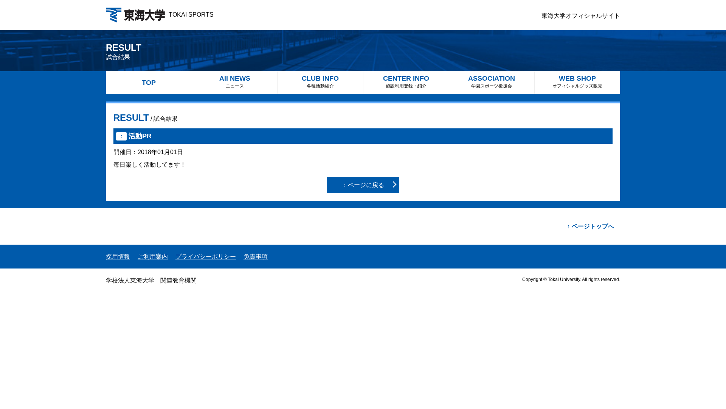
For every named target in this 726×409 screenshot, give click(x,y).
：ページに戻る (363, 185)
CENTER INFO (406, 82)
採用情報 (118, 256)
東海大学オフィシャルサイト (580, 15)
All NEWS (234, 82)
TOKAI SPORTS (191, 14)
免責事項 (256, 256)
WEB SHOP (577, 82)
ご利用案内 (153, 256)
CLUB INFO (320, 82)
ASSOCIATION (491, 82)
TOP (149, 82)
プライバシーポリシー (205, 256)
